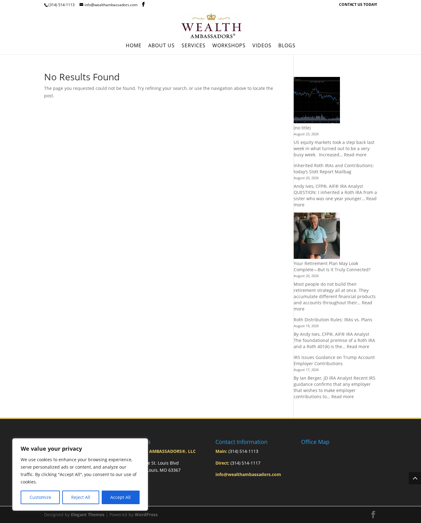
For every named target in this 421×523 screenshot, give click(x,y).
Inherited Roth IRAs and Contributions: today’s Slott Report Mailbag (334, 168)
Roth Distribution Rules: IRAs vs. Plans (333, 320)
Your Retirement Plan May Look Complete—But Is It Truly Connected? (332, 266)
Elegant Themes (87, 514)
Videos (262, 46)
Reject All (80, 497)
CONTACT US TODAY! (358, 5)
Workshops (229, 46)
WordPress (146, 514)
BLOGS (287, 46)
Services (194, 46)
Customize (40, 497)
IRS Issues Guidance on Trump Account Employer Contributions (334, 360)
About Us (161, 46)
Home (133, 46)
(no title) (302, 128)
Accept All (120, 497)
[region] (80, 474)
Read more (355, 155)
